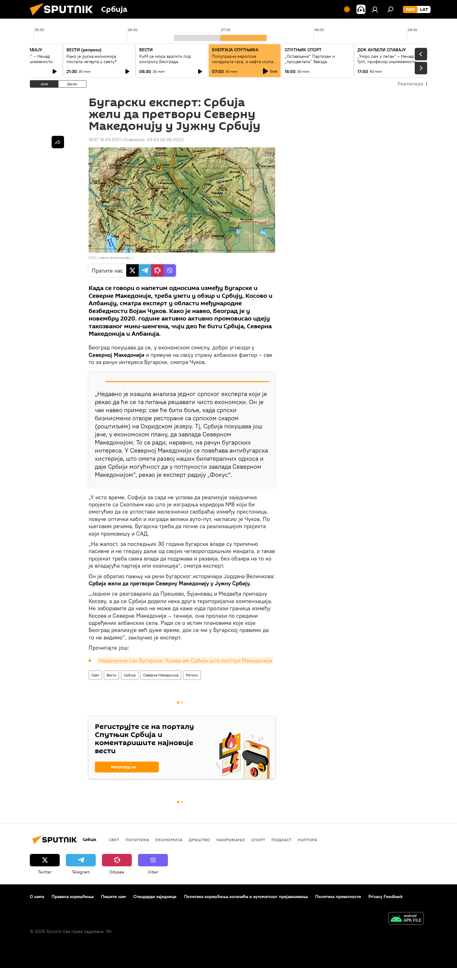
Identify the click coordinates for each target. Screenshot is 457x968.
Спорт (258, 839)
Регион (192, 675)
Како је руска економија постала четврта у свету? (92, 58)
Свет (95, 675)
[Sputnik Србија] (63, 17)
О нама (37, 896)
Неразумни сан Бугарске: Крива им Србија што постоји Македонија (185, 660)
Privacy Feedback (385, 896)
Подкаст (281, 839)
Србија (130, 675)
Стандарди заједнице (155, 896)
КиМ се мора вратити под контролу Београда (165, 58)
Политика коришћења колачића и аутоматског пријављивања (246, 896)
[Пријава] (375, 9)
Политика (137, 839)
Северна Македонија (160, 675)
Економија (168, 839)
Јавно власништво (115, 257)
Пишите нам (113, 896)
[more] (58, 142)
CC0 (92, 257)
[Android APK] (406, 919)
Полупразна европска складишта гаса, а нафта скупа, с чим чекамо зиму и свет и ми (243, 61)
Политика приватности (338, 896)
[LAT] (424, 9)
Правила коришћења (73, 896)
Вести (111, 675)
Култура (307, 839)
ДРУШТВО (199, 839)
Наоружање (230, 839)
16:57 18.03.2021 (105, 139)
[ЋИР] (410, 9)
